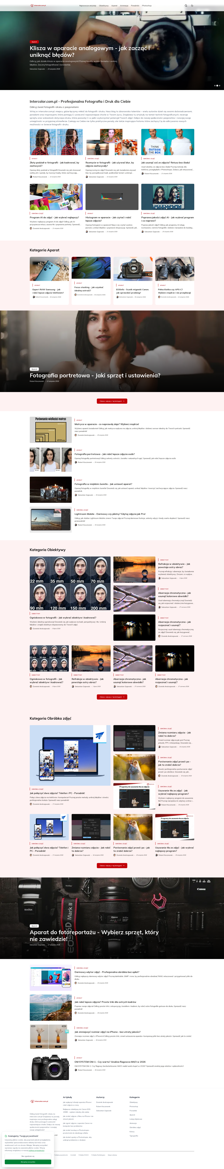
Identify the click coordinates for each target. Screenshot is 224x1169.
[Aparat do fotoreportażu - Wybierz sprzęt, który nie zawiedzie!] (112, 918)
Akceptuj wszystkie (28, 1162)
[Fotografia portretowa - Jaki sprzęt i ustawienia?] (112, 351)
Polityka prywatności (61, 1155)
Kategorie (135, 1097)
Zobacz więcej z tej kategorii (111, 401)
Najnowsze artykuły (87, 5)
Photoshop (147, 5)
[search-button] (186, 5)
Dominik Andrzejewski (104, 1102)
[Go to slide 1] (215, 85)
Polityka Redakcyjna (98, 1155)
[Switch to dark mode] (192, 5)
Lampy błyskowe (136, 1119)
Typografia (134, 1136)
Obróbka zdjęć (93, 158)
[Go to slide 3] (219, 85)
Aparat (114, 5)
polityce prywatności (36, 1150)
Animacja (124, 5)
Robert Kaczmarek (37, 381)
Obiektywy (104, 5)
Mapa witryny (112, 1155)
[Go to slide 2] (217, 86)
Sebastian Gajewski (37, 69)
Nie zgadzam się (28, 1156)
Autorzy (100, 1097)
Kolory (132, 1132)
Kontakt (73, 1155)
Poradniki (135, 5)
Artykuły (67, 1097)
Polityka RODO (84, 1155)
